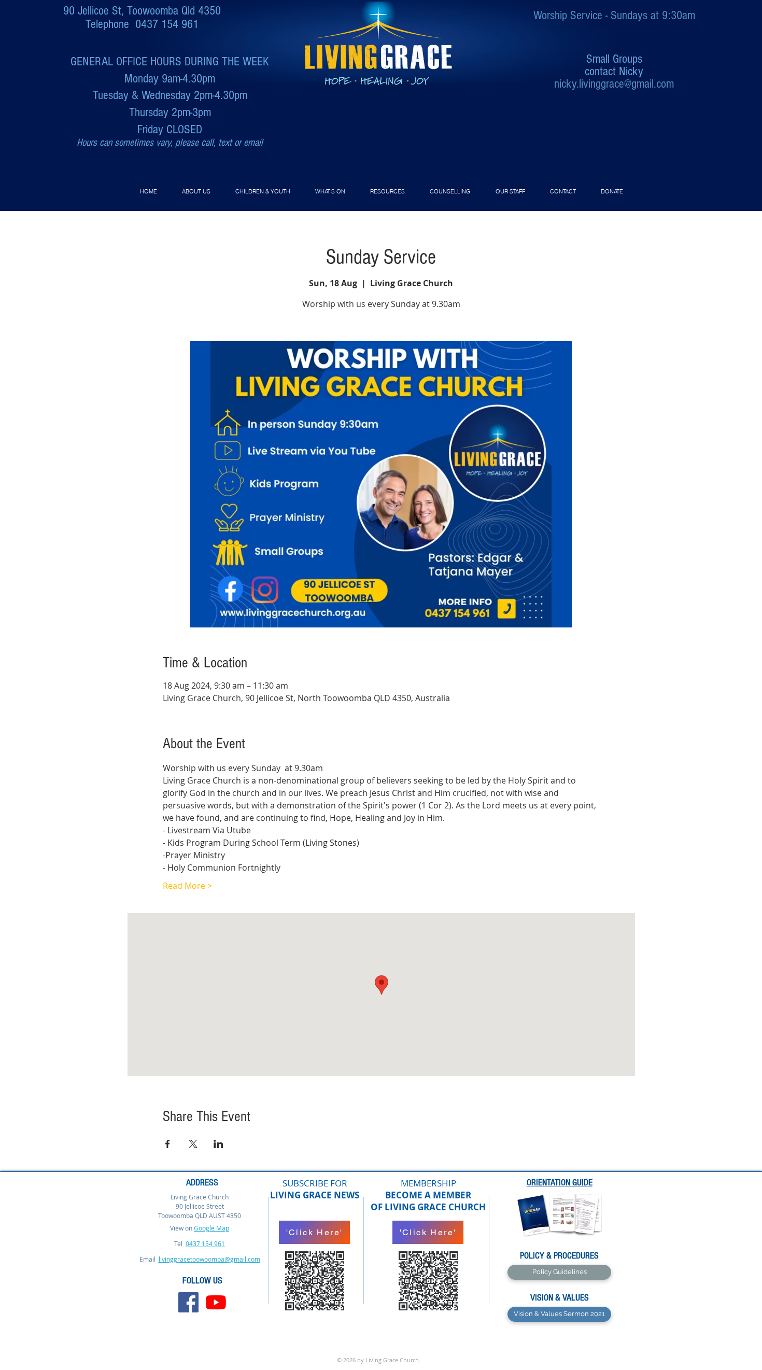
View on (181, 1228)
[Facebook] (188, 1302)
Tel (179, 1243)
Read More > (187, 885)
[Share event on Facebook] (168, 1144)
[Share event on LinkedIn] (218, 1144)
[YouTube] (216, 1302)
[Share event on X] (193, 1144)
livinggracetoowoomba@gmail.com (209, 1259)
